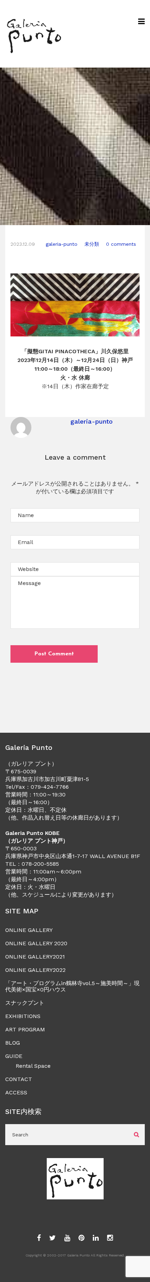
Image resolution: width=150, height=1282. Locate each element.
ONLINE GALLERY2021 (35, 956)
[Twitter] (52, 1238)
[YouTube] (67, 1238)
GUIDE (13, 1056)
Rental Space (33, 1065)
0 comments (121, 244)
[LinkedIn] (96, 1238)
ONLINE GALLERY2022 (35, 970)
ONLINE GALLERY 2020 (36, 943)
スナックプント (24, 1002)
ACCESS (16, 1092)
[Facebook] (39, 1238)
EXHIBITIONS (22, 1016)
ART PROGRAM (25, 1029)
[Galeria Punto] (33, 34)
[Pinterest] (81, 1238)
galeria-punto (61, 244)
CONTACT (18, 1079)
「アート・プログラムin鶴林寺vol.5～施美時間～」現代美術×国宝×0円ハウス (72, 986)
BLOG (12, 1042)
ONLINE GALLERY (29, 930)
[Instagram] (110, 1238)
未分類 (91, 244)
